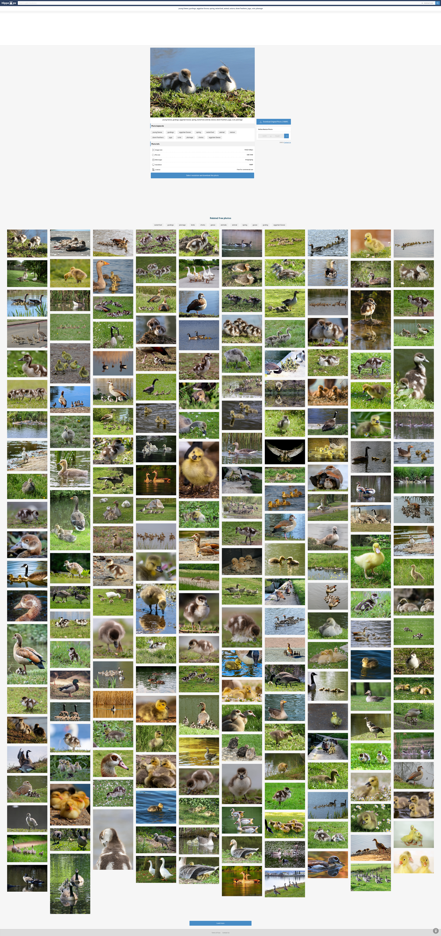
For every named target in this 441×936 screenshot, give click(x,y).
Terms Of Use (216, 933)
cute (179, 137)
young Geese (157, 132)
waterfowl (210, 132)
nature (232, 132)
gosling (265, 225)
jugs (170, 137)
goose (255, 225)
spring (198, 132)
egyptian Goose (185, 132)
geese (213, 225)
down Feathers (158, 137)
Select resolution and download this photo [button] (202, 175)
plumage (190, 137)
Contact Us (287, 142)
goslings (171, 132)
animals (224, 225)
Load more (220, 923)
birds (193, 225)
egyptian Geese (214, 137)
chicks (201, 137)
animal (221, 132)
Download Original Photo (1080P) (275, 122)
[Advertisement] (220, 29)
